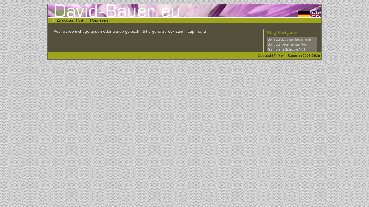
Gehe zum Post (287, 45)
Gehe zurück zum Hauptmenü (289, 39)
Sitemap (313, 8)
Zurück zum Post (70, 20)
